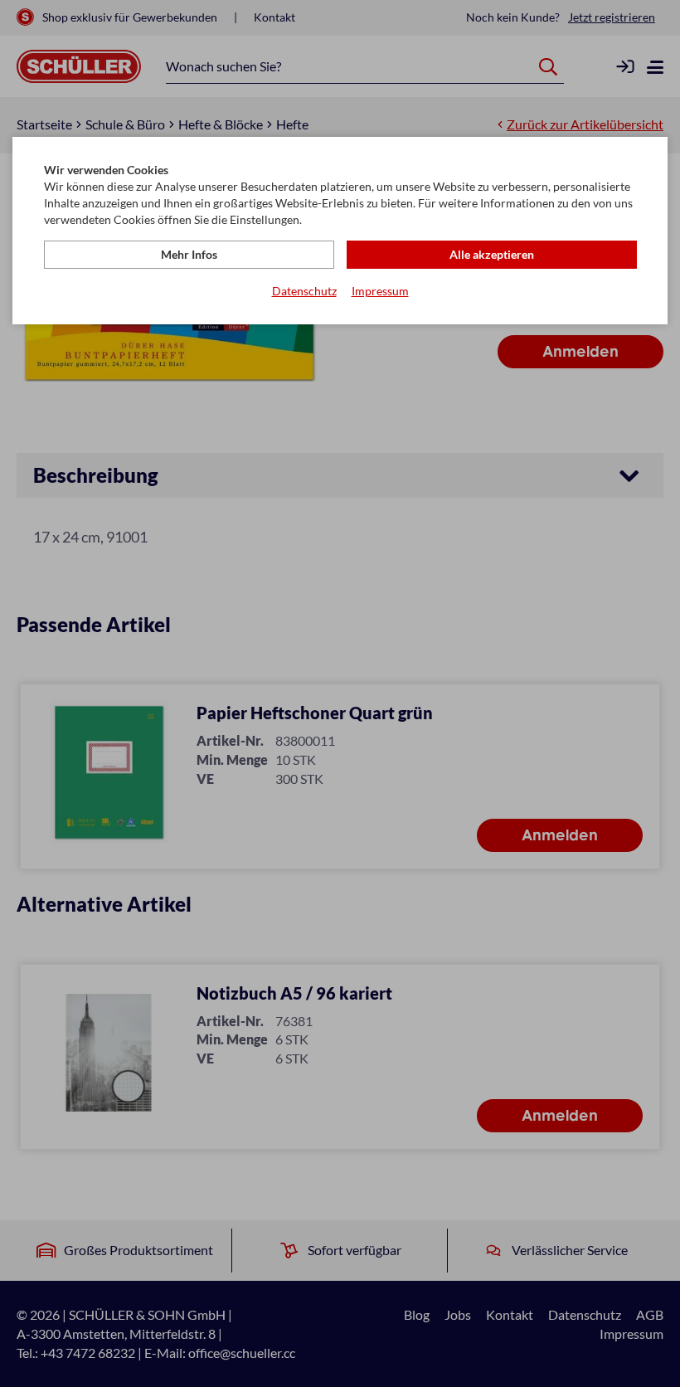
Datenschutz (304, 291)
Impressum (380, 291)
